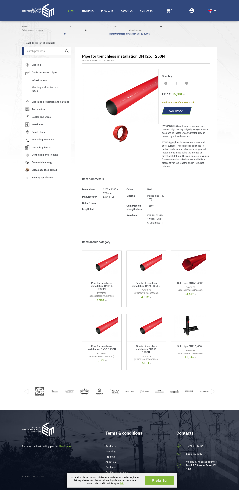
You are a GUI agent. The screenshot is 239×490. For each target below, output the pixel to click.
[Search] (67, 51)
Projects (107, 10)
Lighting (36, 64)
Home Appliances (42, 147)
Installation (38, 124)
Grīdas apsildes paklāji (44, 169)
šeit (122, 483)
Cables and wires (41, 116)
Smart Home (39, 132)
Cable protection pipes (32, 30)
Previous (26, 391)
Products (111, 446)
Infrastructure (135, 30)
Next (213, 391)
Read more (65, 446)
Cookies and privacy (117, 472)
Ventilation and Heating (45, 154)
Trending (88, 10)
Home (24, 26)
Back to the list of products (40, 42)
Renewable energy (42, 162)
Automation (38, 109)
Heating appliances (42, 177)
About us (127, 10)
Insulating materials (43, 139)
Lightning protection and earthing (50, 101)
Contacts (146, 10)
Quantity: (167, 76)
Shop (71, 10)
